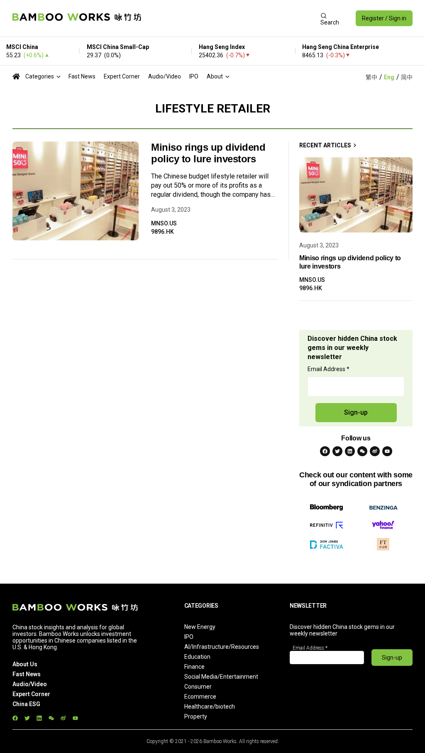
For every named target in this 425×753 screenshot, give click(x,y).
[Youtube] (387, 451)
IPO (193, 76)
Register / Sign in (384, 18)
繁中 (371, 77)
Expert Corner (122, 76)
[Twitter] (337, 451)
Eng (389, 77)
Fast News (81, 76)
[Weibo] (375, 451)
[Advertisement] (230, 18)
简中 (407, 77)
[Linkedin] (350, 451)
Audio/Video (164, 76)
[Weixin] (362, 451)
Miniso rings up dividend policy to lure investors (208, 153)
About (215, 76)
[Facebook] (325, 451)
